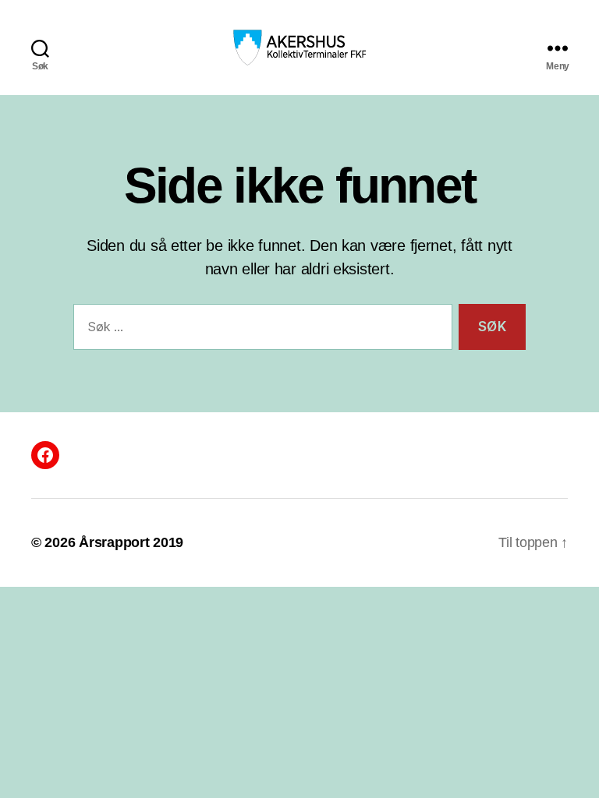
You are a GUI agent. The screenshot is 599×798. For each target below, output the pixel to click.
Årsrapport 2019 (131, 542)
